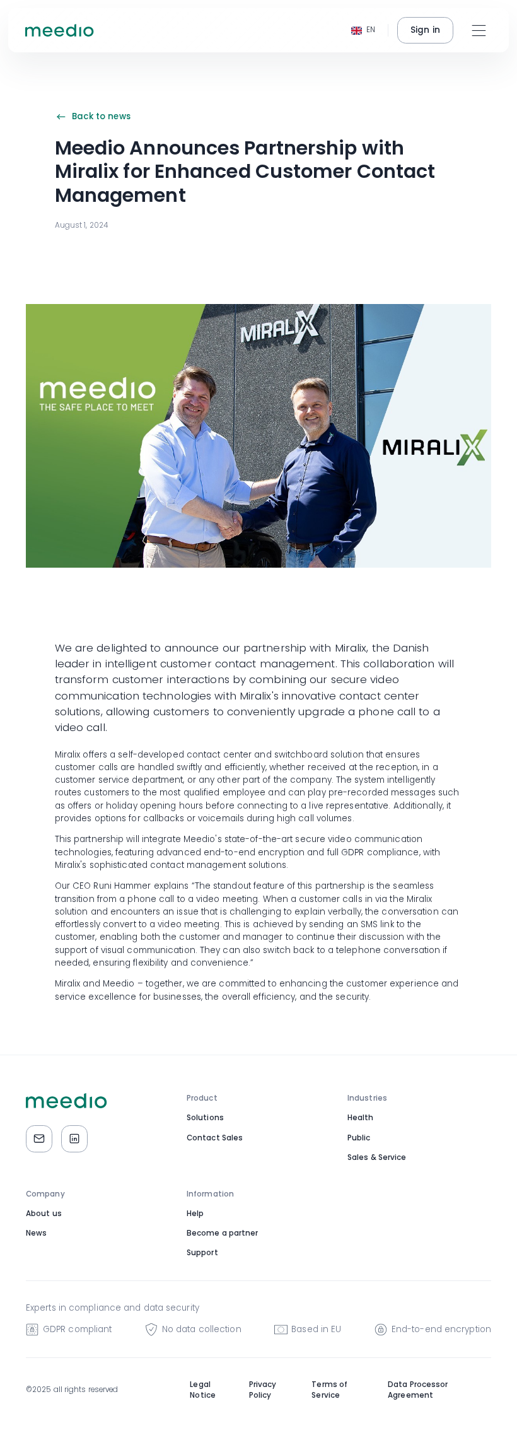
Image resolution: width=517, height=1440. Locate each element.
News (36, 1233)
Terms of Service (329, 1390)
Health (360, 1118)
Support (202, 1253)
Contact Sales (215, 1138)
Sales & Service (377, 1157)
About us (44, 1214)
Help (195, 1214)
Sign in (425, 30)
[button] (363, 30)
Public (359, 1138)
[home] (59, 30)
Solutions (205, 1118)
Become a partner (222, 1233)
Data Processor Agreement (418, 1390)
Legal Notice (203, 1390)
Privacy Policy (263, 1390)
